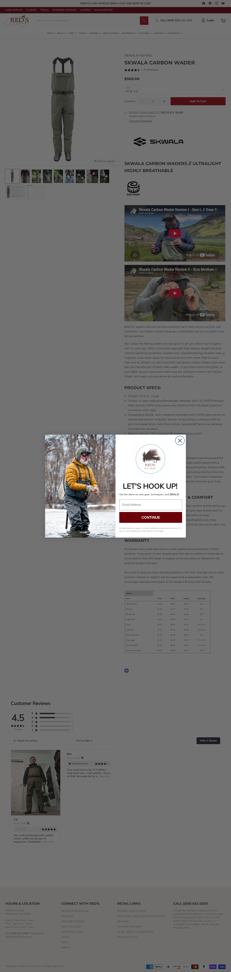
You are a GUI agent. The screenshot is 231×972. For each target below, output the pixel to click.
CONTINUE (150, 517)
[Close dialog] (179, 440)
